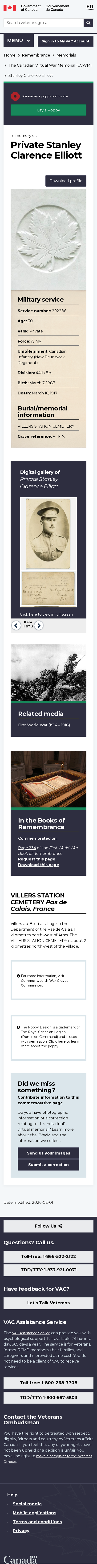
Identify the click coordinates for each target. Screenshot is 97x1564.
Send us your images (48, 1153)
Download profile (65, 181)
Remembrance (36, 55)
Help (12, 1495)
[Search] (88, 22)
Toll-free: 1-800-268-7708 (48, 1382)
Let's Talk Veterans (48, 1303)
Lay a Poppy (48, 110)
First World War (33, 725)
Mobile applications (34, 1512)
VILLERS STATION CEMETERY (46, 426)
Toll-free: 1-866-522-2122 (48, 1256)
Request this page (36, 859)
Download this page (38, 865)
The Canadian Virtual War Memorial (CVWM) (50, 65)
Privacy (21, 1530)
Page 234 (27, 848)
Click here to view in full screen (46, 614)
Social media (27, 1504)
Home (10, 55)
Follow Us (56, 1227)
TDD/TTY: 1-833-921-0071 (49, 1270)
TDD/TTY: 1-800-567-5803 (48, 1397)
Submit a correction (48, 1165)
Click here (57, 1041)
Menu (15, 40)
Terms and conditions (37, 1521)
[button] (16, 625)
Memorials (66, 55)
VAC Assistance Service (31, 1333)
